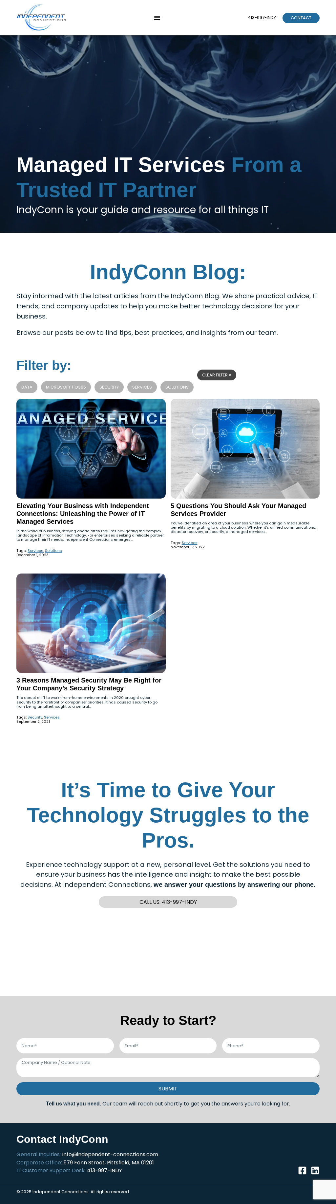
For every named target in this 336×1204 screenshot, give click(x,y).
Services (142, 387)
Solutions (177, 387)
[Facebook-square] (302, 1170)
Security (109, 387)
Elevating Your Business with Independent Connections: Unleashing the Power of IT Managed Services (82, 513)
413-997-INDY (262, 17)
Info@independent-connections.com (110, 1154)
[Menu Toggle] (157, 17)
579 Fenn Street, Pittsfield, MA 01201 (108, 1162)
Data (26, 387)
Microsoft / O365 (66, 387)
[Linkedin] (315, 1170)
